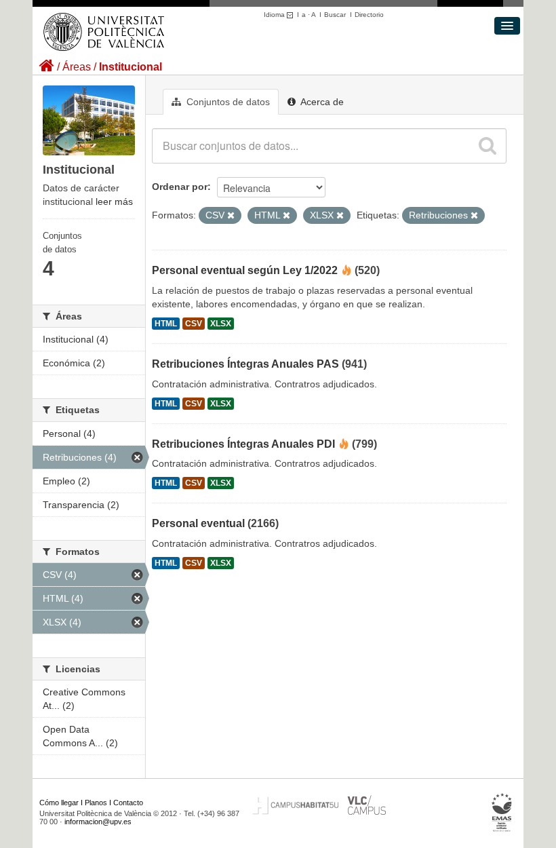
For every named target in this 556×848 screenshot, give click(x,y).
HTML (166, 323)
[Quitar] (231, 216)
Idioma (275, 14)
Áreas (76, 67)
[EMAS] (502, 812)
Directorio (369, 14)
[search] (487, 146)
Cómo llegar (59, 802)
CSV (193, 323)
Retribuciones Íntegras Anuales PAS (245, 364)
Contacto (128, 802)
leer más (114, 201)
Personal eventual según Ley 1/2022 (245, 270)
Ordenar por (179, 186)
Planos (96, 802)
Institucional (130, 67)
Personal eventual (198, 523)
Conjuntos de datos (227, 101)
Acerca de (321, 101)
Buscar (335, 14)
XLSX (220, 323)
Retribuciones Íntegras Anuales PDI (243, 444)
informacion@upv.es (98, 821)
